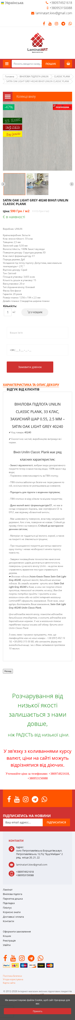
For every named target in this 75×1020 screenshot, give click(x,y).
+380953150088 (61, 8)
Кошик (7, 936)
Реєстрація (9, 940)
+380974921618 (61, 3)
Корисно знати (12, 912)
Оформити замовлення (17, 931)
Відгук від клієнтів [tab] (23, 389)
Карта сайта (9, 982)
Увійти (7, 945)
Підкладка (9, 903)
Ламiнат (7, 889)
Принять (37, 1011)
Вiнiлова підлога (12, 894)
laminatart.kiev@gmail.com (54, 13)
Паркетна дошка (13, 898)
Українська (13, 3)
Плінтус (7, 907)
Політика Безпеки (12, 975)
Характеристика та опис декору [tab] (31, 385)
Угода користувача (13, 979)
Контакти (8, 921)
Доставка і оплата (13, 916)
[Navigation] (7, 64)
